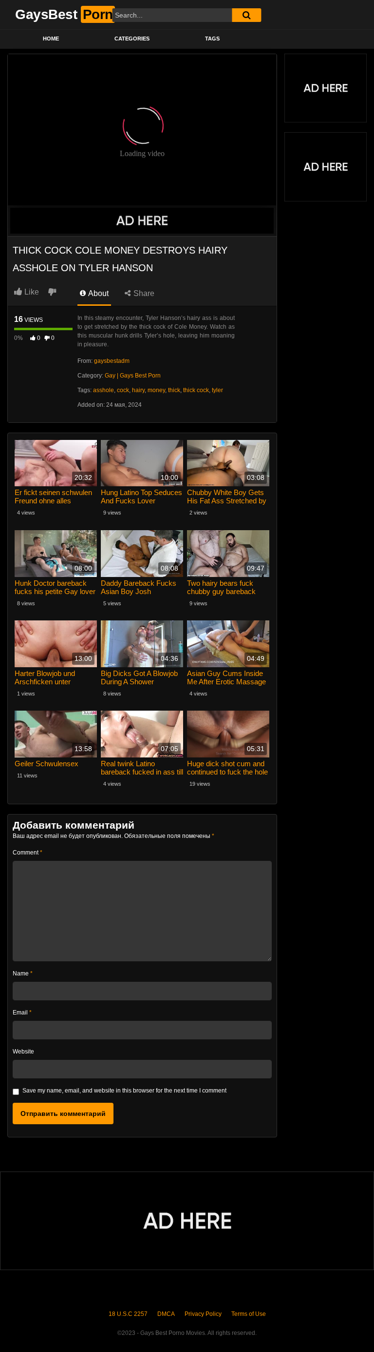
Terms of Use (248, 1314)
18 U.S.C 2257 (128, 1314)
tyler (217, 390)
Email (22, 1012)
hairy (138, 390)
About (98, 293)
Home (51, 38)
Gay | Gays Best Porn (133, 375)
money (156, 390)
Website (23, 1051)
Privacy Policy (203, 1314)
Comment (27, 852)
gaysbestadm (112, 361)
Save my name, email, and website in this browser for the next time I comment (124, 1090)
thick (174, 390)
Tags (212, 38)
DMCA (166, 1314)
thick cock (196, 390)
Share (142, 293)
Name (23, 973)
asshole (103, 390)
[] (246, 15)
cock (123, 390)
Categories (132, 38)
